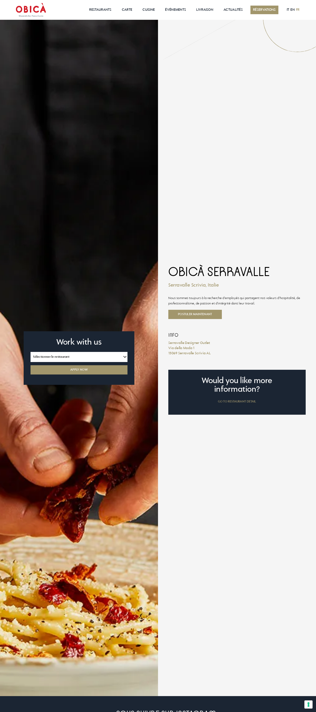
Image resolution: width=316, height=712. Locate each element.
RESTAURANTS (100, 10)
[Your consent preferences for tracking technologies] (308, 704)
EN (292, 10)
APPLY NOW (79, 369)
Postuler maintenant (195, 314)
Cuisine (149, 10)
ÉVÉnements (175, 10)
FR (298, 10)
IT (288, 10)
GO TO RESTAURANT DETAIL (237, 401)
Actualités (233, 10)
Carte (127, 10)
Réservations (264, 10)
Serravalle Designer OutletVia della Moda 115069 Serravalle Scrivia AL (189, 348)
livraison (204, 10)
